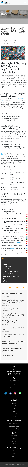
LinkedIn (12, 248)
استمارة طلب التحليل (14, 423)
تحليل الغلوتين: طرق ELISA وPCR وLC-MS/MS (12, 295)
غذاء (4, 261)
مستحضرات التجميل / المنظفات (11, 271)
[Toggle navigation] (25, 2)
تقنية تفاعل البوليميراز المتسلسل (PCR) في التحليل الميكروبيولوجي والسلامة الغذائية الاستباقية (13, 303)
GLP (14, 438)
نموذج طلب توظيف (14, 426)
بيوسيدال (5, 264)
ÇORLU (14, 441)
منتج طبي (5, 281)
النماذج (14, 405)
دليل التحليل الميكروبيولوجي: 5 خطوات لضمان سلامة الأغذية (13, 329)
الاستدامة (14, 416)
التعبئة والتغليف (7, 266)
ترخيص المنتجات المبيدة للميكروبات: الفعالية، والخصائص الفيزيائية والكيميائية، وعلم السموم (13, 315)
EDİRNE (14, 444)
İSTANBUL (14, 435)
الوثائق (14, 403)
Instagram (11, 253)
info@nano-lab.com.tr (14, 388)
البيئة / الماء (6, 269)
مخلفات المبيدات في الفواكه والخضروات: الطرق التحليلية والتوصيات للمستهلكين (14, 343)
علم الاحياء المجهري (8, 273)
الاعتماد (14, 456)
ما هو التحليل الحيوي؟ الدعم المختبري (11, 309)
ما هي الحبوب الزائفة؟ (7, 356)
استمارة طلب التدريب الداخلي (14, 429)
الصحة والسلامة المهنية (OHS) (11, 276)
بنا (18, 245)
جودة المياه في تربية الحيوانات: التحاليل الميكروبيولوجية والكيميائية (11, 322)
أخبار (14, 453)
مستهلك (5, 278)
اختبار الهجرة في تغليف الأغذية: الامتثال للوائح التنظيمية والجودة (13, 336)
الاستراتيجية (14, 414)
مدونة (14, 450)
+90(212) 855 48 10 (14, 381)
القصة (14, 408)
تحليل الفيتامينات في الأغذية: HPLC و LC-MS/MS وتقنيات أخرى (12, 350)
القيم (14, 411)
